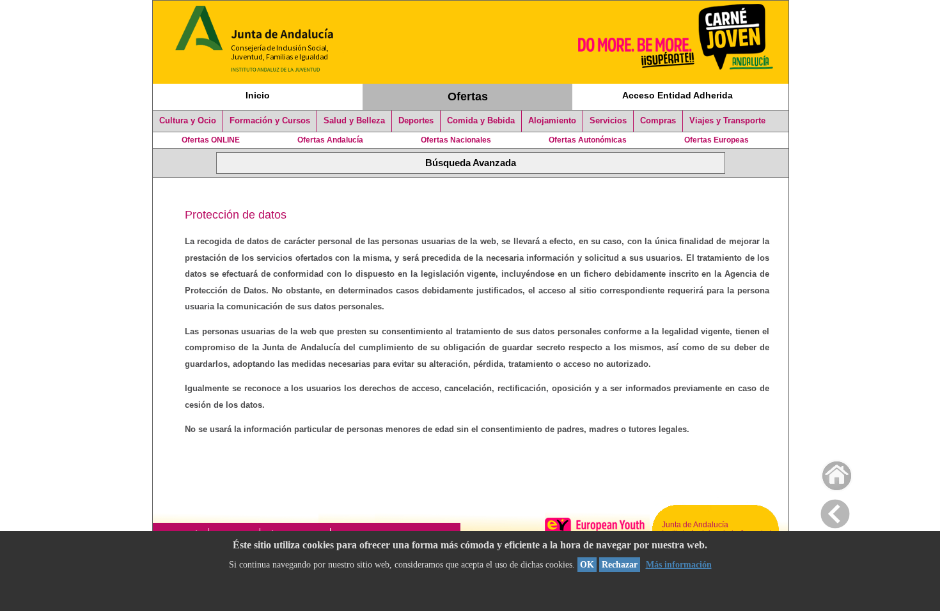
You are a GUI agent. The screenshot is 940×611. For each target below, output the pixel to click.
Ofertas (468, 96)
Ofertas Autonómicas (588, 140)
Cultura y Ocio (187, 120)
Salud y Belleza (354, 120)
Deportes (416, 120)
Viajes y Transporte (727, 120)
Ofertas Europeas (716, 140)
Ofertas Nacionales (456, 140)
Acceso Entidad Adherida (677, 95)
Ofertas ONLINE (211, 140)
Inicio (258, 95)
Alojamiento (552, 120)
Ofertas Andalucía (330, 140)
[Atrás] (835, 511)
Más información (679, 564)
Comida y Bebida (481, 120)
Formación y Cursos (270, 120)
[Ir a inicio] (828, 472)
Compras (658, 120)
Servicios (608, 120)
